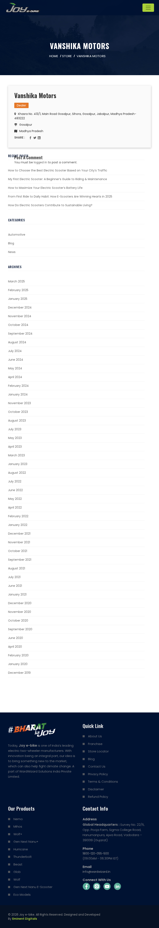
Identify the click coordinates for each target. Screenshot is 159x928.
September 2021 (19, 560)
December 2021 (19, 533)
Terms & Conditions (103, 781)
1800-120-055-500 (96, 853)
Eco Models (22, 894)
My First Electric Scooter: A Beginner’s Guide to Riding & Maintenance (57, 179)
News (12, 252)
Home (53, 56)
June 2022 (15, 490)
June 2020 (15, 638)
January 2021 (17, 594)
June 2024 (15, 360)
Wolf (16, 879)
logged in (40, 162)
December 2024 (20, 307)
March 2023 (16, 455)
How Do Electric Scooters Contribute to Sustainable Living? (50, 205)
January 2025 (17, 299)
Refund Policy (98, 796)
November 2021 (19, 542)
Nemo (18, 819)
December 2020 (19, 603)
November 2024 (19, 316)
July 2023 (14, 429)
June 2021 (15, 586)
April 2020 (15, 647)
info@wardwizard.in (96, 872)
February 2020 (18, 655)
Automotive (16, 235)
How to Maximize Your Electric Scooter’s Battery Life (45, 188)
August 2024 (17, 342)
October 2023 (18, 412)
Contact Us (96, 766)
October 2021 (17, 551)
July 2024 (15, 351)
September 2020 (20, 629)
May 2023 (15, 438)
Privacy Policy (98, 774)
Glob (17, 872)
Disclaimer (96, 789)
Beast (17, 864)
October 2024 (18, 325)
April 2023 (15, 447)
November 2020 (19, 612)
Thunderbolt (22, 856)
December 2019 (19, 673)
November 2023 (19, 403)
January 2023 (17, 464)
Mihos (17, 826)
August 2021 (16, 568)
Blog (11, 243)
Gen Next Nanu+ (25, 841)
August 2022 (17, 473)
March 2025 (16, 281)
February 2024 (18, 386)
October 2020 (18, 620)
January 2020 (18, 664)
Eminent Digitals (24, 919)
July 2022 (14, 481)
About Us (95, 736)
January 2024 (18, 394)
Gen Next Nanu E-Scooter (32, 887)
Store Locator (98, 751)
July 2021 (14, 577)
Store (67, 56)
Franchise (95, 744)
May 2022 (15, 499)
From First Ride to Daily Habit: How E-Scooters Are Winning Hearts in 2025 (60, 196)
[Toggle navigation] (148, 8)
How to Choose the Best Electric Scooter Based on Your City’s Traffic (57, 170)
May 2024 (15, 368)
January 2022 (17, 525)
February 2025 (18, 290)
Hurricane (20, 849)
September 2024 (20, 333)
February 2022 (18, 516)
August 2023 (17, 420)
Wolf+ (17, 834)
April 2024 (15, 377)
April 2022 (15, 507)
